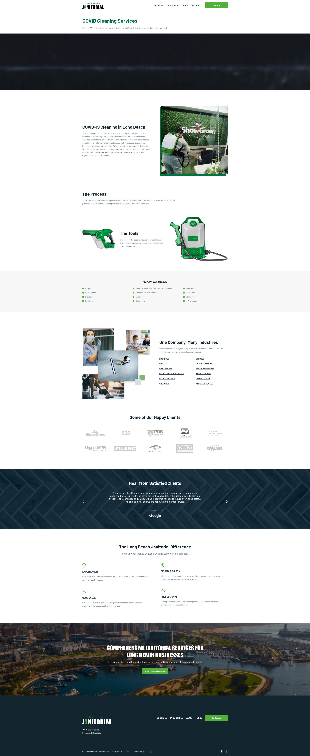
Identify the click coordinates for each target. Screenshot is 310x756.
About (185, 5)
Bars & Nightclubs (205, 368)
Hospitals (164, 359)
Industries (172, 5)
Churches (164, 384)
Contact (216, 5)
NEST (145, 751)
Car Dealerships (204, 363)
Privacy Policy (117, 751)
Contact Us (216, 718)
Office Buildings (167, 378)
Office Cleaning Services (171, 373)
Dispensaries (165, 368)
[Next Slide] (226, 500)
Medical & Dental (204, 384)
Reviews (196, 5)
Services (158, 5)
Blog (199, 717)
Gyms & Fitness (203, 378)
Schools (200, 359)
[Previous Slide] (83, 500)
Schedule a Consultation (155, 671)
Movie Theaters (203, 373)
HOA (161, 363)
